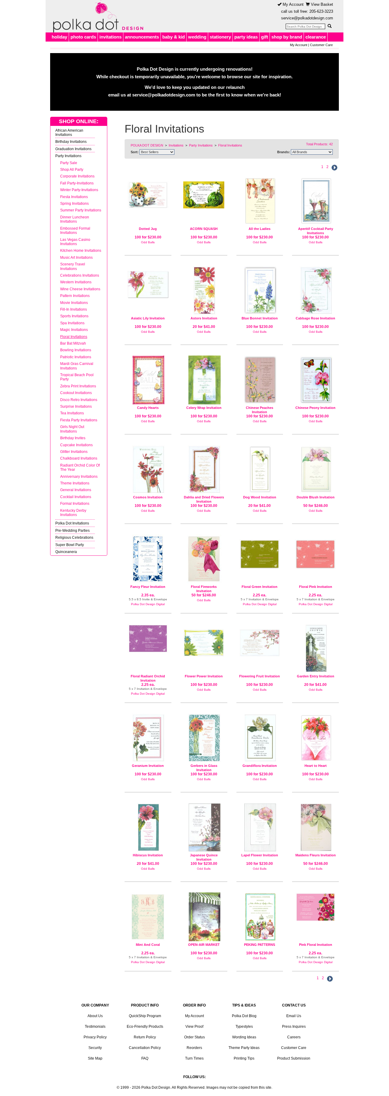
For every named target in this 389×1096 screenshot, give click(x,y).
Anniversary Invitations (79, 476)
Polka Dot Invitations (72, 523)
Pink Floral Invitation (315, 944)
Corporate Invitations (77, 176)
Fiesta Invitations (74, 197)
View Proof (194, 1026)
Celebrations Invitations (79, 275)
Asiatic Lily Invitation (148, 318)
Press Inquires (294, 1026)
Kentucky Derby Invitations (73, 512)
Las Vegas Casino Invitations (75, 242)
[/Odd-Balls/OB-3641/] (315, 290)
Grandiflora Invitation (260, 765)
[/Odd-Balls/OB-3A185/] (204, 192)
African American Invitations (69, 132)
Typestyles (244, 1026)
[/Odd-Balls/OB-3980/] (260, 380)
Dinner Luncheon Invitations (74, 219)
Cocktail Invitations (75, 497)
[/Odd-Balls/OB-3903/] (260, 827)
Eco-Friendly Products (145, 1026)
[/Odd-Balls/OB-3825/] (204, 737)
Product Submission (293, 1058)
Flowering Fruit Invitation (259, 676)
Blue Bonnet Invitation (260, 318)
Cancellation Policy (145, 1048)
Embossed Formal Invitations (75, 230)
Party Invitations (68, 156)
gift (264, 36)
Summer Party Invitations (80, 210)
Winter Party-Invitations (79, 190)
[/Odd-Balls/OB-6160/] (315, 648)
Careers (294, 1037)
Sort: (135, 152)
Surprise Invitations (76, 406)
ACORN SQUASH (204, 229)
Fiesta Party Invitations (78, 420)
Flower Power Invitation (204, 676)
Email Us (293, 1016)
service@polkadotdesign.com (307, 18)
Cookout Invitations (76, 393)
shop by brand (286, 36)
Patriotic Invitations (75, 357)
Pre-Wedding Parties (72, 530)
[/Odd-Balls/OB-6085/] (204, 290)
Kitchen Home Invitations (80, 250)
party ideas (246, 36)
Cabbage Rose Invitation (315, 318)
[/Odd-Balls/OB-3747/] (260, 737)
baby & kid (173, 36)
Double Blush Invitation (316, 497)
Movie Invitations (74, 303)
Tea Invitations (72, 413)
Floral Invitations (73, 337)
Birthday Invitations (71, 141)
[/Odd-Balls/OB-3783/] (204, 916)
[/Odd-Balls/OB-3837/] (260, 640)
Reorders (194, 1048)
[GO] (329, 26)
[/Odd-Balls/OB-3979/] (260, 290)
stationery (220, 36)
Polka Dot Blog (244, 1016)
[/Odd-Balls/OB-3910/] (148, 282)
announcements (142, 36)
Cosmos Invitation (148, 497)
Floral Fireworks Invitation (204, 589)
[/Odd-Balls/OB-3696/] (204, 469)
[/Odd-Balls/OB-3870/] (204, 827)
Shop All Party (71, 169)
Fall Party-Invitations (77, 183)
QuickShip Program (145, 1016)
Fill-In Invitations (73, 309)
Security (95, 1048)
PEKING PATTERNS (259, 944)
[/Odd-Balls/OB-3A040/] (148, 192)
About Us (95, 1016)
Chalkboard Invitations (78, 458)
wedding (197, 36)
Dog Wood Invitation (259, 497)
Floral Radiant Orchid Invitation (148, 678)
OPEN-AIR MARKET (204, 944)
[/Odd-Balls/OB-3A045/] (315, 380)
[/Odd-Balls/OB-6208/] (260, 469)
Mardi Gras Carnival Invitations (76, 366)
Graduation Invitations (73, 149)
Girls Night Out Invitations (72, 429)
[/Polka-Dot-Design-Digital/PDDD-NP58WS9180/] (148, 559)
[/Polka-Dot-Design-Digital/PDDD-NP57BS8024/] (260, 552)
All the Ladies (259, 229)
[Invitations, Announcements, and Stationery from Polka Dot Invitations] (96, 16)
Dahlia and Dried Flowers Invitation (204, 499)
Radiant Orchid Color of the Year (80, 467)
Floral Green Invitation (259, 586)
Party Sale (68, 163)
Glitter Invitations (74, 452)
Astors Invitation (204, 318)
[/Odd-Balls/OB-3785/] (148, 737)
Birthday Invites (72, 438)
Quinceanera (66, 552)
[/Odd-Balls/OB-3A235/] (260, 201)
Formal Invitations (74, 503)
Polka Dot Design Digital (148, 604)
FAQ (144, 1058)
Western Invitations (75, 282)
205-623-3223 (321, 11)
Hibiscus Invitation (148, 855)
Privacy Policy (95, 1037)
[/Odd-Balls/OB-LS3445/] (204, 559)
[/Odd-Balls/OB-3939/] (315, 737)
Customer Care (321, 45)
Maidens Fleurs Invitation (315, 855)
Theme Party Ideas (244, 1048)
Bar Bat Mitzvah (73, 343)
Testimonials (95, 1026)
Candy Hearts (148, 408)
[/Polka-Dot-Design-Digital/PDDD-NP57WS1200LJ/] (315, 907)
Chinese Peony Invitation (315, 408)
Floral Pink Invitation (315, 586)
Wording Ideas (244, 1037)
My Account (292, 4)
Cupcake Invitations (76, 445)
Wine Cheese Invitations (80, 289)
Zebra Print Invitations (78, 386)
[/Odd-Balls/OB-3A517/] (260, 916)
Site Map (95, 1058)
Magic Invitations (74, 330)
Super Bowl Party (69, 545)
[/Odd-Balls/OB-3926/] (204, 380)
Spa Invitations (72, 323)
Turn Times (194, 1058)
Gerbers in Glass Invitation (204, 768)
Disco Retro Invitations (78, 400)
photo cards (83, 36)
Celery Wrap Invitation (204, 408)
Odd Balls (148, 242)
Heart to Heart (316, 765)
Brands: (283, 152)
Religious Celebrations (74, 537)
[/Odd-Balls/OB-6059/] (148, 827)
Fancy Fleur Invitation (147, 586)
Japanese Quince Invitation (204, 857)
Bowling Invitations (75, 350)
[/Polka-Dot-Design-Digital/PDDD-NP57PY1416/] (148, 638)
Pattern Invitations (75, 296)
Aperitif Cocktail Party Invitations (315, 231)
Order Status (194, 1037)
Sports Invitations (74, 316)
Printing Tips (244, 1058)
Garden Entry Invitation (315, 676)
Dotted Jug (148, 229)
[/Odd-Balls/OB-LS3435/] (315, 469)
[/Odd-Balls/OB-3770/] (148, 380)
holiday (59, 36)
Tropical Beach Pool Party (77, 377)
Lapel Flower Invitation (259, 855)
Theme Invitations (74, 483)
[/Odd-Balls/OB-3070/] (315, 201)
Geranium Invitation (148, 765)
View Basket (321, 4)
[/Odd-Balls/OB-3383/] (204, 640)
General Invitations (75, 490)
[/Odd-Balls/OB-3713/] (148, 469)
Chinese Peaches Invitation (259, 410)
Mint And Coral (148, 944)
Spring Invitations (74, 203)
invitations (110, 36)
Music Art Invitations (76, 257)
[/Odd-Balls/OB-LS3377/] (315, 827)
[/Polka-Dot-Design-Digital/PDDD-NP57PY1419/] (148, 916)
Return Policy (145, 1037)
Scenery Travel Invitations (72, 266)
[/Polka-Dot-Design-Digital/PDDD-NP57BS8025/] (315, 552)
